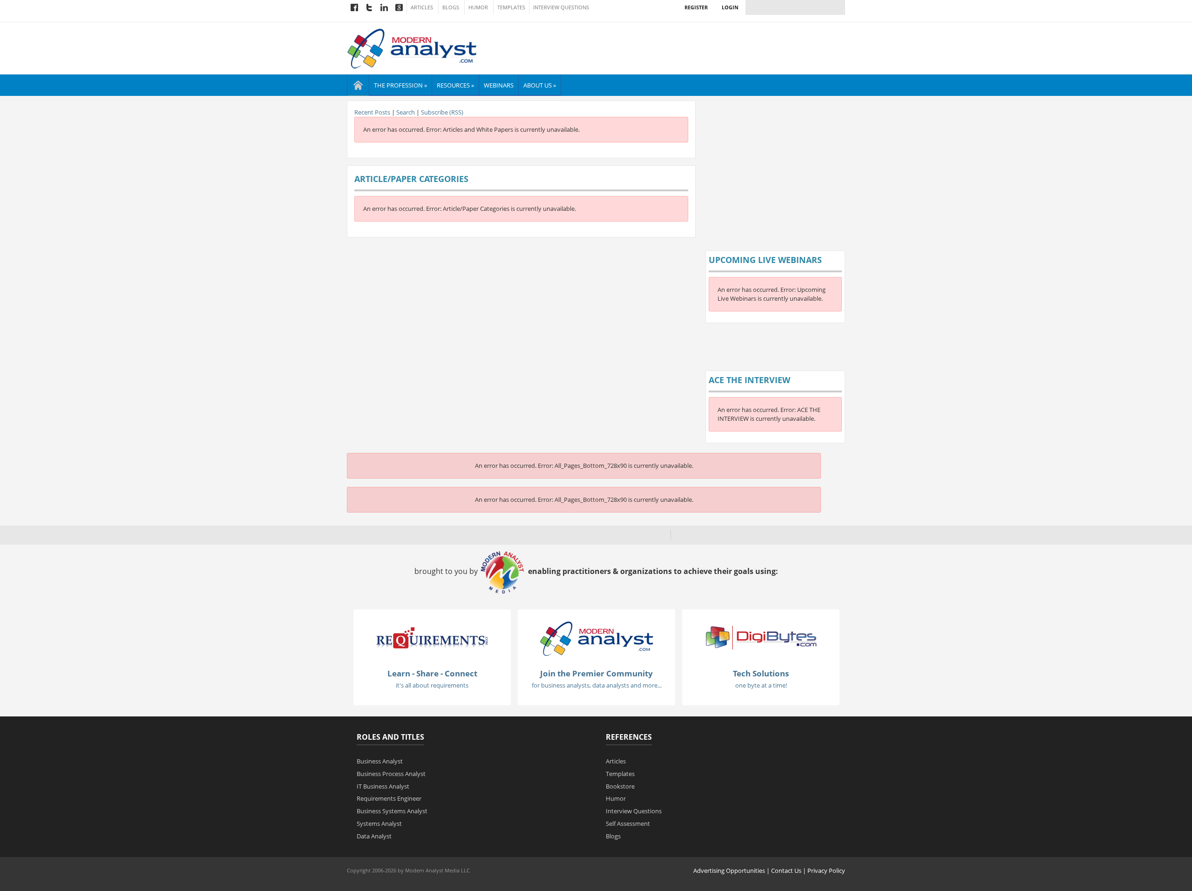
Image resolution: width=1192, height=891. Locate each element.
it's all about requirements (432, 685)
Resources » (455, 85)
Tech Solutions (761, 673)
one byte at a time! (761, 685)
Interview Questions (561, 7)
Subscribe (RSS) (442, 112)
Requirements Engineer (389, 798)
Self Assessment (628, 823)
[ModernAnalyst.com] (596, 638)
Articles (422, 7)
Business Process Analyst (391, 774)
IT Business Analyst (383, 786)
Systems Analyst (379, 823)
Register (696, 7)
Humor (478, 7)
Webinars (499, 85)
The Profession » (400, 85)
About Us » (539, 85)
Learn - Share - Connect (432, 673)
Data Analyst (374, 836)
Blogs (450, 7)
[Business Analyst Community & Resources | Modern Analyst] (412, 47)
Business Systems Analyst (392, 811)
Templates (511, 7)
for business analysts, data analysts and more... (597, 685)
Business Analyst (380, 761)
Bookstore (620, 786)
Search (405, 112)
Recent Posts (372, 112)
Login (730, 7)
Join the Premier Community (596, 673)
